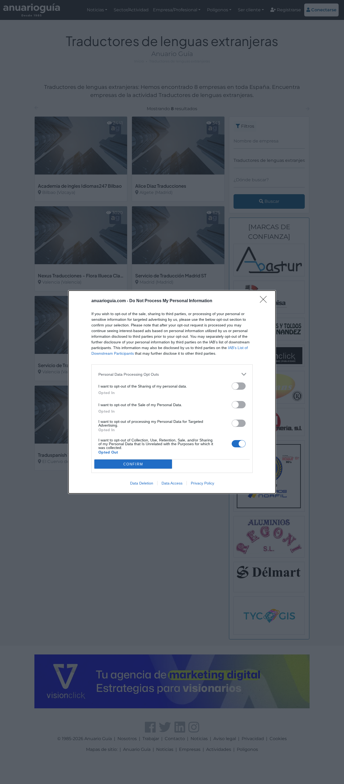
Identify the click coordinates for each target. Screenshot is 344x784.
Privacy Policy (202, 483)
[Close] (265, 301)
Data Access (172, 483)
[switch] (239, 386)
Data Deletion (141, 483)
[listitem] (172, 374)
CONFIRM (133, 464)
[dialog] (172, 392)
